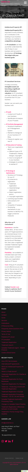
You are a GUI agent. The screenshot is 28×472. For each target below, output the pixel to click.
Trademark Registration (9, 342)
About (3, 312)
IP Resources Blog (7, 326)
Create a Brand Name (8, 352)
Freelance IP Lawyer (8, 337)
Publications (5, 323)
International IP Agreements (10, 364)
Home (3, 318)
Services (4, 320)
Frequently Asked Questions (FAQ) (12, 328)
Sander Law (15, 287)
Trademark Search (7, 345)
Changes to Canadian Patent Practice (13, 404)
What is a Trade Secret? (9, 371)
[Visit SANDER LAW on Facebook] (12, 441)
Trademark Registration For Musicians (13, 384)
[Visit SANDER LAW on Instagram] (2, 441)
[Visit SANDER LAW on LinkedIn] (9, 441)
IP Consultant (5, 339)
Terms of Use (5, 334)
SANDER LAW (5, 2)
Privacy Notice (6, 331)
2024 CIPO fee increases (9, 361)
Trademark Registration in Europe (12, 391)
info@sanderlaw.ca (7, 423)
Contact (4, 315)
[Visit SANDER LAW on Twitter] (6, 441)
